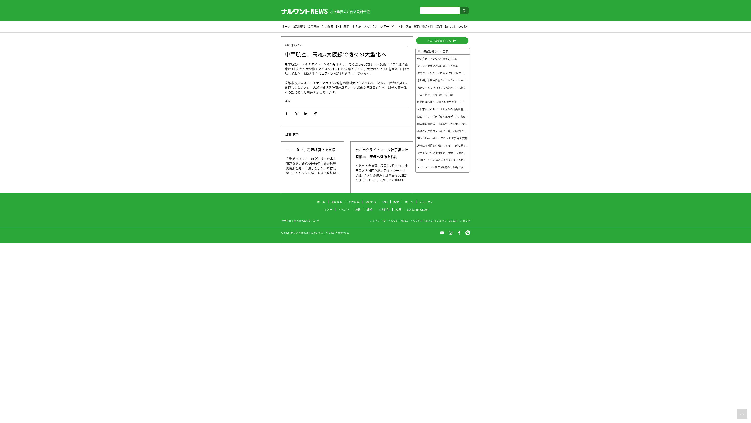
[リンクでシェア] (315, 113)
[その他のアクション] (407, 45)
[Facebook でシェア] (286, 113)
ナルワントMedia (398, 221)
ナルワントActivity (447, 221)
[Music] (742, 414)
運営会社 (286, 221)
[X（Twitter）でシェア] (296, 113)
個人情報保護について (307, 221)
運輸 (287, 100)
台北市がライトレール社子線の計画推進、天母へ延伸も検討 (381, 153)
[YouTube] (442, 232)
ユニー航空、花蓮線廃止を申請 (310, 150)
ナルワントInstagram (422, 221)
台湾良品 (465, 221)
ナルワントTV (378, 221)
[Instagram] (450, 232)
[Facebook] (459, 232)
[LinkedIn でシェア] (306, 113)
